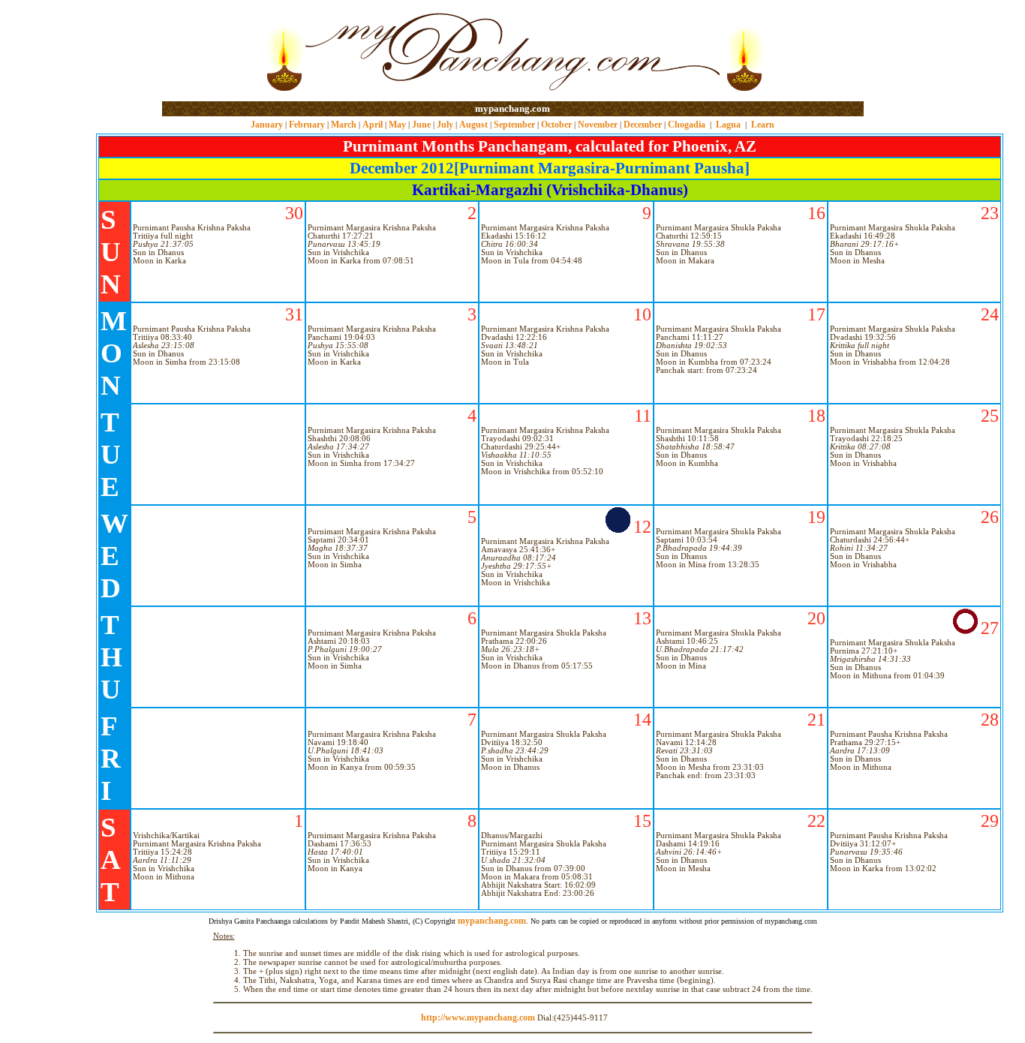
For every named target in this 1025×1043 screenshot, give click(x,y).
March (343, 124)
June (421, 124)
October (556, 124)
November (598, 124)
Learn (762, 124)
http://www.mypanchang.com (478, 1017)
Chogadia (686, 124)
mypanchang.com (512, 108)
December (643, 124)
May (397, 124)
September (514, 124)
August (473, 124)
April (372, 124)
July (445, 124)
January (267, 124)
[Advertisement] (210, 51)
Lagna (728, 124)
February (307, 124)
